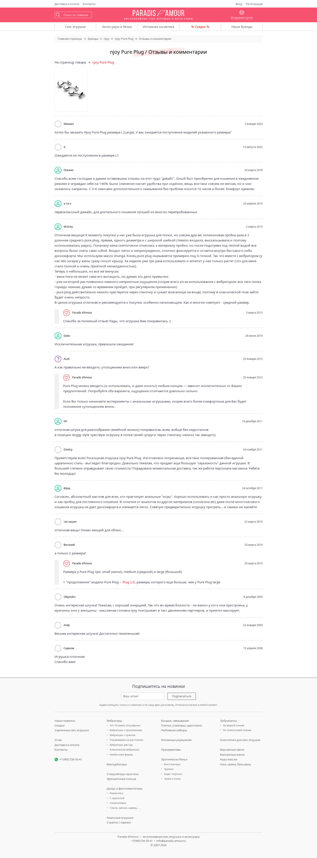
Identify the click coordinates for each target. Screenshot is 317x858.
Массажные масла (232, 754)
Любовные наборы (174, 730)
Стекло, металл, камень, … (125, 807)
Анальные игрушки (120, 818)
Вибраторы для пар (121, 744)
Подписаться (181, 696)
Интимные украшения (176, 740)
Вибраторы (114, 721)
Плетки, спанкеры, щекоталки (181, 725)
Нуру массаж (228, 759)
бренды (241, 27)
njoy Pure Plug (103, 62)
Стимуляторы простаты (123, 774)
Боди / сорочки (173, 774)
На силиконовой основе (237, 730)
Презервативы (171, 750)
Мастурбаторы (117, 764)
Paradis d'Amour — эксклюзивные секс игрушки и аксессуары (159, 837)
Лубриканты (228, 721)
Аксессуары (117, 27)
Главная (70, 39)
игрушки (75, 27)
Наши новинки (65, 721)
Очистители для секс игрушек (240, 740)
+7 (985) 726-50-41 (71, 759)
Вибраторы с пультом (122, 735)
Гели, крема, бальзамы (235, 764)
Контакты (89, 4)
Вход (239, 4)
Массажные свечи (232, 750)
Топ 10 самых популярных (125, 725)
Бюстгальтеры (172, 764)
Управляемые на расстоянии (126, 739)
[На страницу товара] (71, 89)
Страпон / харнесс (119, 822)
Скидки (200, 27)
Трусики (168, 769)
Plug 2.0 (128, 582)
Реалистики (116, 793)
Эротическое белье (174, 759)
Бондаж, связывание (175, 721)
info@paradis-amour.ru (171, 841)
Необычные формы (121, 754)
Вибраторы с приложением (126, 730)
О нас (58, 740)
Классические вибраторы (124, 749)
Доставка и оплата (67, 745)
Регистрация (254, 4)
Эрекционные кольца (121, 779)
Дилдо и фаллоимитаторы (125, 788)
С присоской (117, 798)
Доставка (67, 4)
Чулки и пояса (172, 778)
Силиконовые (118, 802)
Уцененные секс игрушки (72, 730)
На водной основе (233, 725)
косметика (158, 27)
